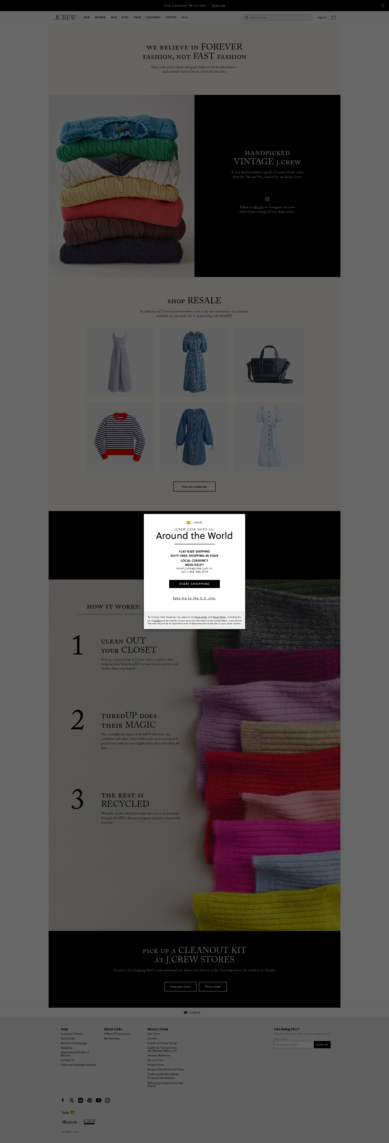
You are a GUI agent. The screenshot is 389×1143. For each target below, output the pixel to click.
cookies (157, 620)
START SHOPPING (194, 584)
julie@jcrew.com (197, 568)
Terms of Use (201, 617)
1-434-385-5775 (197, 572)
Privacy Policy (219, 617)
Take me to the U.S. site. (194, 598)
